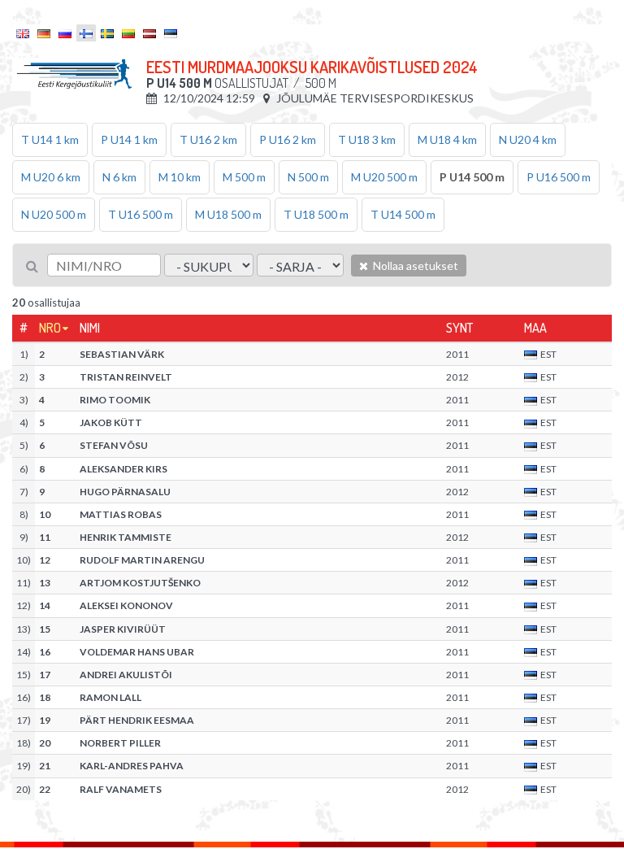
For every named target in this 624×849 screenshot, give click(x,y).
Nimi (90, 328)
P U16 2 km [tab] (287, 139)
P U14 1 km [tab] (129, 139)
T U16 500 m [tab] (140, 214)
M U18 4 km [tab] (447, 139)
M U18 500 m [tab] (228, 214)
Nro (50, 328)
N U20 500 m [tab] (53, 214)
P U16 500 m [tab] (558, 177)
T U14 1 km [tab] (50, 139)
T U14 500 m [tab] (403, 214)
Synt (459, 328)
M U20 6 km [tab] (50, 177)
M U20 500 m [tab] (384, 177)
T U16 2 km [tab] (208, 139)
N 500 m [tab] (308, 177)
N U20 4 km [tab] (528, 139)
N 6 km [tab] (119, 177)
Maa (535, 328)
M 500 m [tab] (244, 177)
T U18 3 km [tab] (367, 139)
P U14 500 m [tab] (472, 177)
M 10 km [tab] (179, 177)
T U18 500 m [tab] (316, 214)
